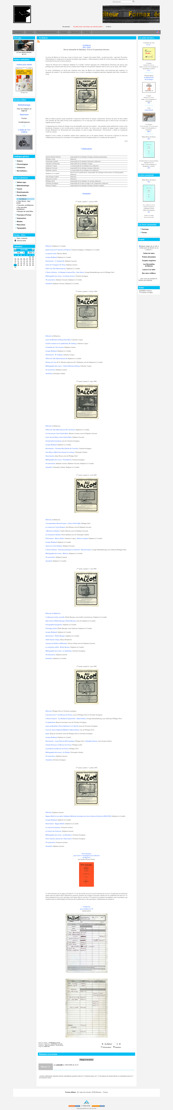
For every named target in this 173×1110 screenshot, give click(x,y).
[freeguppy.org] (74, 1106)
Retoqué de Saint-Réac (25, 211)
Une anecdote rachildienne (21, 208)
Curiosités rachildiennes (25, 205)
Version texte (21, 240)
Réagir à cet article (86, 1060)
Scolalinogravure (24, 122)
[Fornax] (22, 22)
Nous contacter (21, 238)
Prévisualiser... (107, 1047)
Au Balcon (22, 199)
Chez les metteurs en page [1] (24, 110)
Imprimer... (118, 1047)
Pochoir (24, 118)
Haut (86, 1103)
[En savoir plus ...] (98, 1106)
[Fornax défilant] (131, 22)
